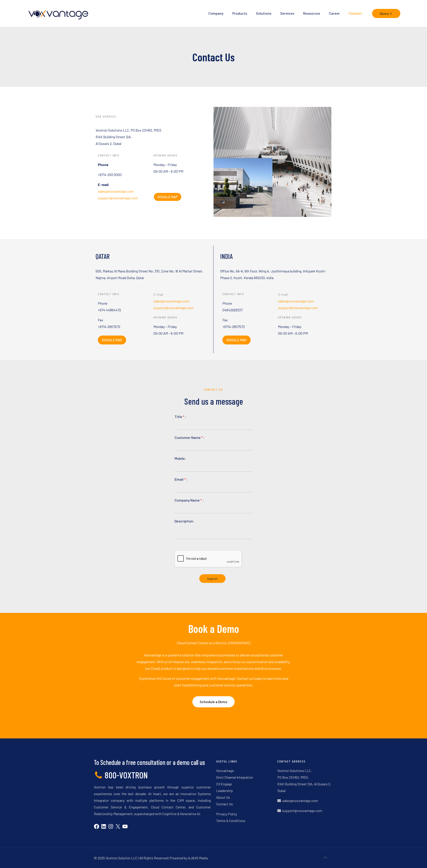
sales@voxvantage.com (116, 191)
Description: (184, 521)
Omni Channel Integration (234, 777)
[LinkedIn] (103, 828)
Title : (180, 416)
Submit (212, 578)
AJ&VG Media (198, 858)
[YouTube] (125, 828)
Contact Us (224, 804)
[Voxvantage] (58, 13)
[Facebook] (96, 828)
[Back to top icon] (325, 857)
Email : (181, 479)
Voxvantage (225, 770)
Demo (384, 13)
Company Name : (189, 500)
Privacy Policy (226, 814)
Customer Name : (190, 437)
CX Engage (224, 784)
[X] (118, 828)
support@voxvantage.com (118, 198)
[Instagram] (110, 828)
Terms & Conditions (230, 820)
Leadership (224, 790)
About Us (223, 797)
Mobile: (180, 458)
